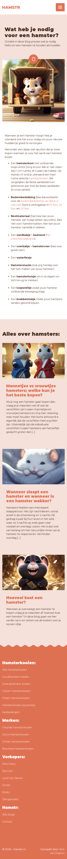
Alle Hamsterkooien (14, 669)
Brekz (6, 792)
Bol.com (7, 771)
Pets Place (9, 763)
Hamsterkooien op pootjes (18, 705)
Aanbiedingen (11, 712)
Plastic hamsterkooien (16, 698)
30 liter (24, 208)
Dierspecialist (10, 799)
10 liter (54, 204)
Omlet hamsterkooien (16, 741)
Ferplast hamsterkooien (17, 727)
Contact (7, 821)
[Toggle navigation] (60, 7)
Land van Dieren (12, 778)
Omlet (6, 785)
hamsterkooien (38, 178)
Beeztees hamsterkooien (18, 748)
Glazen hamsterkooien (16, 690)
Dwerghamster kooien (16, 683)
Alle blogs (8, 814)
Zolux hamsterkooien (15, 734)
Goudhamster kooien (15, 676)
